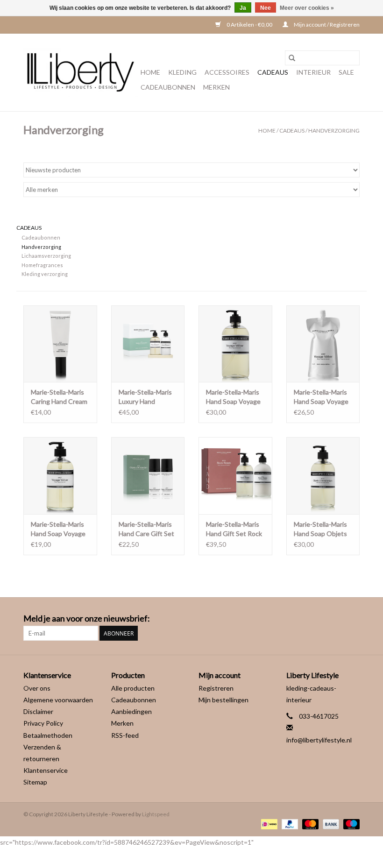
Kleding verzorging (44, 274)
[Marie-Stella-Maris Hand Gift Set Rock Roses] (235, 475)
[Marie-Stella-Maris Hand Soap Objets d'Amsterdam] (323, 475)
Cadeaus (272, 72)
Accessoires (227, 72)
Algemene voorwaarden (58, 700)
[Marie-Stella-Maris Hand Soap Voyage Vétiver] (235, 343)
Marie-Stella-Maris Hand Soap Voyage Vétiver (233, 397)
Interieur (313, 72)
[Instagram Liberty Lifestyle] (352, 618)
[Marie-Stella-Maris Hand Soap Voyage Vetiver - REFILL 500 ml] (323, 343)
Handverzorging (334, 130)
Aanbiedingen (131, 711)
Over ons (36, 688)
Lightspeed (156, 814)
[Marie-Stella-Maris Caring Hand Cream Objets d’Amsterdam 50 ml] (60, 343)
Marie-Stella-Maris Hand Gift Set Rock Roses (234, 529)
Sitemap (35, 782)
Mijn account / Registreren (326, 24)
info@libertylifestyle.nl (319, 740)
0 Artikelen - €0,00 (249, 24)
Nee (265, 8)
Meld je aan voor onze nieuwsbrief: (86, 618)
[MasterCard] (309, 823)
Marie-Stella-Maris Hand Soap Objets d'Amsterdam (320, 529)
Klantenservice (45, 770)
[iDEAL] (268, 823)
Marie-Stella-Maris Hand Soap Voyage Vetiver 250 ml (58, 529)
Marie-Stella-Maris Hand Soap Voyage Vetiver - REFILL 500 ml (321, 397)
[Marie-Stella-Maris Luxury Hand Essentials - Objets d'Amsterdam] (148, 343)
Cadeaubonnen (168, 87)
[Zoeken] (292, 57)
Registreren (216, 688)
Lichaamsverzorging (46, 256)
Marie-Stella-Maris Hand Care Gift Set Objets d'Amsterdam (146, 529)
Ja (243, 8)
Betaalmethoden (47, 735)
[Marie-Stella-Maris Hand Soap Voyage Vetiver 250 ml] (60, 475)
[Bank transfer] (329, 823)
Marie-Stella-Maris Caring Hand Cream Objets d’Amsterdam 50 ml (59, 397)
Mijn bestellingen (223, 700)
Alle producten (133, 688)
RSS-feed (125, 735)
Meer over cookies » (307, 8)
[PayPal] (288, 823)
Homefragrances (42, 265)
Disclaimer (38, 711)
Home (150, 72)
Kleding (182, 72)
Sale (346, 72)
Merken (216, 87)
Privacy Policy (43, 723)
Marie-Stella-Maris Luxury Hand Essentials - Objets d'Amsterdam (146, 397)
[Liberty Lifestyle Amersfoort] (80, 72)
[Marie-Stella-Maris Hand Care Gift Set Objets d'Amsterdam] (148, 475)
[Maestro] (350, 823)
